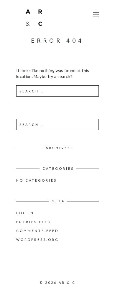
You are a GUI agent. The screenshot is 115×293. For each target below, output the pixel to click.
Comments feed (37, 231)
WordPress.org (37, 239)
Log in (25, 213)
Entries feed (33, 222)
